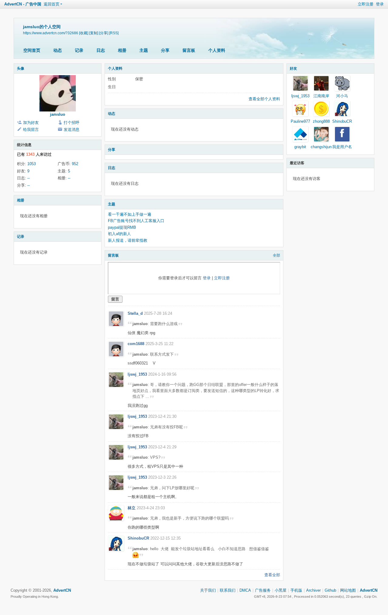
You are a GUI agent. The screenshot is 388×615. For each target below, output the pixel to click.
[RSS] (114, 33)
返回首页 (51, 4)
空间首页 (31, 50)
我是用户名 (342, 147)
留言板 (188, 50)
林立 (131, 508)
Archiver (313, 590)
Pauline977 (300, 121)
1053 (31, 163)
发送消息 (71, 129)
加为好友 (31, 122)
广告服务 (263, 590)
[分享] (103, 33)
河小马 (342, 96)
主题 (143, 50)
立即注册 (365, 4)
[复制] (93, 33)
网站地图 (348, 590)
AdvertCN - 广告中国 (22, 4)
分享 (165, 50)
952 (75, 163)
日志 (100, 50)
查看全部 (272, 575)
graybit (300, 147)
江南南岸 (321, 96)
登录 (380, 4)
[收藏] (83, 33)
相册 (122, 50)
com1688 (136, 343)
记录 (79, 50)
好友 (293, 68)
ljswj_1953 (137, 374)
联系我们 (228, 590)
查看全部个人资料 (264, 99)
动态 (57, 50)
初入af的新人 (119, 233)
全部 (276, 255)
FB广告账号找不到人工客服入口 (136, 220)
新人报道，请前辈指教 (127, 240)
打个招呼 (71, 122)
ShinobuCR (138, 538)
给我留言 (31, 129)
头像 (20, 68)
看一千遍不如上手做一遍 (129, 214)
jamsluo (57, 114)
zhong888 (321, 121)
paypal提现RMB (122, 227)
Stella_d (135, 313)
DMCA (245, 590)
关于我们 (208, 590)
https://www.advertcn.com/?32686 (50, 33)
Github (330, 590)
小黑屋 (280, 590)
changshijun (321, 147)
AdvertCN (368, 590)
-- (28, 178)
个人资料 (216, 50)
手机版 (296, 590)
